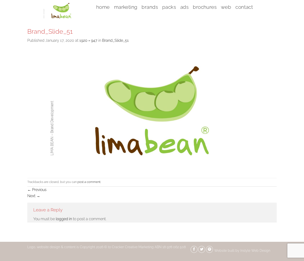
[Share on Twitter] (201, 249)
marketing (126, 7)
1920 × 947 (88, 40)
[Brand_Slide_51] (152, 110)
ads (184, 7)
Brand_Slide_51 (115, 40)
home (103, 7)
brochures (205, 7)
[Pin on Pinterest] (209, 249)
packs (169, 7)
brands (150, 7)
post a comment (88, 182)
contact (244, 7)
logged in (64, 219)
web (226, 7)
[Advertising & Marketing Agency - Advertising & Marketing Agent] (58, 10)
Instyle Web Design (255, 250)
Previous (37, 189)
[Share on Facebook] (194, 249)
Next (33, 196)
